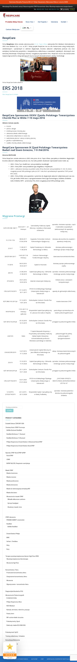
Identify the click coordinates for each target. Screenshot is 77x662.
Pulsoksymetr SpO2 (12, 632)
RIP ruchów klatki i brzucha (15, 617)
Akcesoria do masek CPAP (15, 496)
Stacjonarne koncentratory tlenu (17, 576)
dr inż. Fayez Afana (40, 44)
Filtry (8, 545)
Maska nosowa (11, 477)
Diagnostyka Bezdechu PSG (14, 591)
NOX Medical (11, 606)
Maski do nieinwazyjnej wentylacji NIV (18, 489)
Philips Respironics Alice (14, 602)
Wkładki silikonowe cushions (16, 499)
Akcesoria (10, 580)
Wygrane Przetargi (13, 216)
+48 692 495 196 (41, 9)
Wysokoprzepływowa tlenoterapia (17, 559)
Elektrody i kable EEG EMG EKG (16, 625)
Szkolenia (54, 22)
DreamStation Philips (13, 533)
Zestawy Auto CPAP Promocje (15, 427)
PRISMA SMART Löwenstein (15, 520)
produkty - (68, 9)
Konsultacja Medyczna (13, 640)
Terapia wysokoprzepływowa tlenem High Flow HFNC (22, 556)
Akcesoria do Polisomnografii (15, 595)
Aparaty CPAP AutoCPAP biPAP (16, 453)
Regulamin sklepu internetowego (17, 659)
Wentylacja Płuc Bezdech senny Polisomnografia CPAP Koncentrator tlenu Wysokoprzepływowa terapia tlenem (37, 6)
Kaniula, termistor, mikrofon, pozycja (18, 609)
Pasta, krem (10, 613)
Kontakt (64, 22)
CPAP (8, 459)
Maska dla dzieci (12, 492)
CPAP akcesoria (11, 517)
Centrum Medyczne (12, 29)
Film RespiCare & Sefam (10, 94)
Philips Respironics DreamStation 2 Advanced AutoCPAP (24, 442)
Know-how (30, 22)
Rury (8, 549)
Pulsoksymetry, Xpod (13, 621)
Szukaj (9, 410)
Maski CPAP (9, 470)
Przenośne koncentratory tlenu (16, 572)
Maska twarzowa (12, 473)
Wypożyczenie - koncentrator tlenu (17, 584)
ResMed (9, 524)
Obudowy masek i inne (15, 507)
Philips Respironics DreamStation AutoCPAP (20, 446)
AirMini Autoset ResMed (14, 430)
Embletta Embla (12, 598)
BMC (8, 537)
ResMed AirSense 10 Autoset (16, 438)
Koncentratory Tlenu (12, 570)
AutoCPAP (10, 455)
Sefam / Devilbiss (12, 541)
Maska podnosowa (12, 481)
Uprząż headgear (13, 503)
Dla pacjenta (42, 22)
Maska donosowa (12, 485)
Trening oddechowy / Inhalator (15, 636)
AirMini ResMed (12, 526)
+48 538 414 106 (53, 9)
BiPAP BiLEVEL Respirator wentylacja (18, 463)
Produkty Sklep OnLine (14, 22)
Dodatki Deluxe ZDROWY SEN (15, 423)
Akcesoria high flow (13, 563)
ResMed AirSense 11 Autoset (16, 434)
